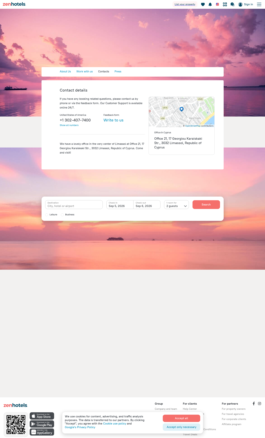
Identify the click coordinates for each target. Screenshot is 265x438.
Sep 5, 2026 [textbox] (117, 206)
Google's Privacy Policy (80, 427)
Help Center (190, 408)
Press (118, 71)
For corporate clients (234, 419)
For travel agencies (233, 414)
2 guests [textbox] (172, 206)
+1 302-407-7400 (75, 120)
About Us (65, 71)
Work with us (84, 71)
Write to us (113, 120)
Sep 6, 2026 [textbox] (144, 206)
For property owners (234, 408)
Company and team (166, 408)
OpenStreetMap (193, 126)
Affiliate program (231, 424)
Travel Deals (190, 434)
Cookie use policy (114, 423)
